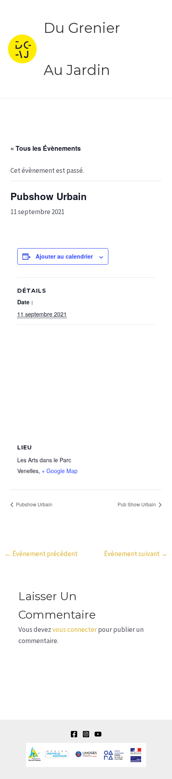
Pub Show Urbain (137, 504)
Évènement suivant (136, 553)
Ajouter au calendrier (64, 256)
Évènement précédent (41, 553)
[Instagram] (86, 734)
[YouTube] (98, 734)
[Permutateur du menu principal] (155, 49)
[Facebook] (74, 734)
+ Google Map (60, 471)
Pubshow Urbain (33, 504)
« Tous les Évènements (45, 148)
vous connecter (74, 629)
